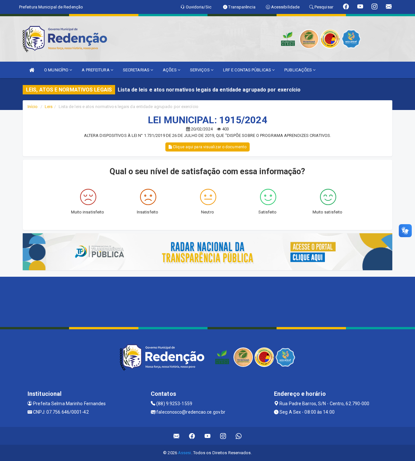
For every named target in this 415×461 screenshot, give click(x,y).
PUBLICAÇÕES (298, 69)
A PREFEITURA (96, 69)
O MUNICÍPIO (56, 69)
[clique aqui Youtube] (207, 436)
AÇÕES (170, 69)
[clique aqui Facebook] (192, 436)
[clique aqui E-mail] (176, 436)
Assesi (184, 452)
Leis (49, 106)
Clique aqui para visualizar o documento (209, 147)
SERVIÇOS (200, 69)
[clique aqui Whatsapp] (238, 436)
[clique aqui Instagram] (223, 436)
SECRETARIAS (136, 69)
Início (33, 106)
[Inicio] (32, 70)
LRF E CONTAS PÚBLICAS (247, 69)
